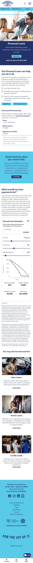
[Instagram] (14, 496)
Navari (20, 546)
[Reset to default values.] (28, 221)
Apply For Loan (5, 9)
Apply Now (16, 56)
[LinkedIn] (19, 496)
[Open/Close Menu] (29, 3)
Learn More (16, 177)
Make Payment (16, 9)
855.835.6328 (19, 489)
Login (27, 9)
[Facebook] (10, 496)
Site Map (16, 505)
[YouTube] (22, 496)
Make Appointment (20, 104)
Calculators (16, 510)
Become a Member (16, 514)
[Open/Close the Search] (25, 3)
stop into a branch (22, 116)
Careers (16, 512)
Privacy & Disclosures (16, 503)
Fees (16, 507)
